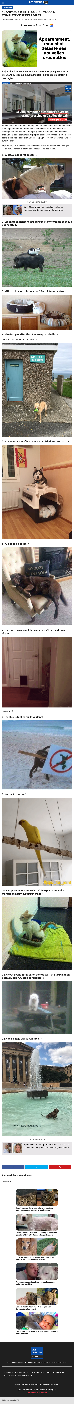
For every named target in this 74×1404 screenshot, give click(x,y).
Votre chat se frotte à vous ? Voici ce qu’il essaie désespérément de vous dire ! (34, 1308)
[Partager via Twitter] (36, 1167)
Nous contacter (31, 1373)
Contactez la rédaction (37, 1393)
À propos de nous (13, 1373)
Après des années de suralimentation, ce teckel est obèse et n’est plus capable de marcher (35, 1258)
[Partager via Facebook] (13, 1167)
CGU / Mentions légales (52, 1373)
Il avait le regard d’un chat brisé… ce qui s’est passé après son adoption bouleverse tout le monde (35, 1209)
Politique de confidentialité (18, 1376)
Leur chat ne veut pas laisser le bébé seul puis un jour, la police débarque (37, 1332)
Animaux (7, 7)
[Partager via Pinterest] (60, 1167)
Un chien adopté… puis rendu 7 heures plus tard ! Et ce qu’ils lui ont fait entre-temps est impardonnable (36, 1234)
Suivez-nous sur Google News (34, 25)
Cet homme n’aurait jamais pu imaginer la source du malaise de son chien (35, 1283)
